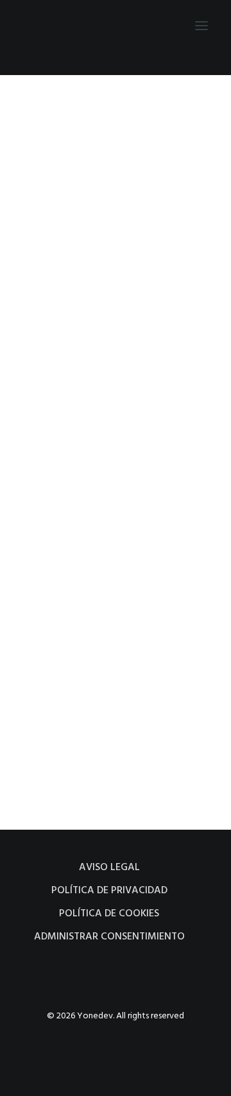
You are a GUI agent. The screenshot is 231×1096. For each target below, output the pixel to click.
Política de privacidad (109, 890)
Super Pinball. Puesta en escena (105, 283)
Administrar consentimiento (109, 937)
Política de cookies (109, 913)
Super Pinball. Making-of (94, 634)
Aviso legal (109, 867)
